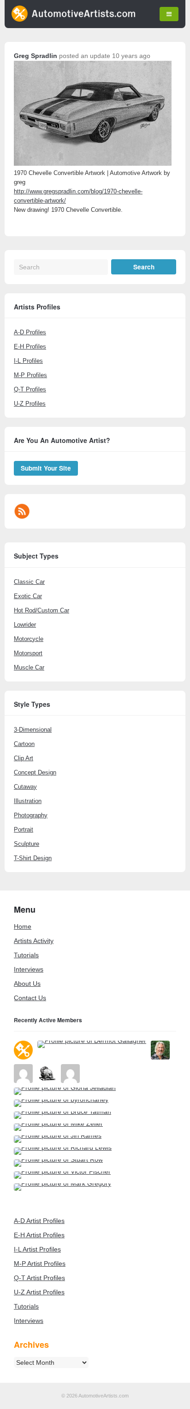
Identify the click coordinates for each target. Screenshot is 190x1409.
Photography (31, 815)
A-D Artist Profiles (39, 1220)
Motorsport (28, 653)
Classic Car (29, 581)
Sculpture (26, 843)
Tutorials (26, 955)
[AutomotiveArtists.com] (73, 19)
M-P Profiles (30, 375)
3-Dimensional (33, 729)
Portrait (23, 829)
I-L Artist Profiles (37, 1249)
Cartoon (24, 743)
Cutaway (25, 786)
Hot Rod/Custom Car (41, 610)
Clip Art (23, 758)
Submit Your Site (46, 468)
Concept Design (35, 772)
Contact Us (30, 997)
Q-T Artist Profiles (39, 1277)
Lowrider (25, 624)
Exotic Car (28, 596)
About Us (27, 983)
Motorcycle (28, 638)
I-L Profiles (28, 360)
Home (22, 926)
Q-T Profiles (30, 389)
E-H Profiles (30, 346)
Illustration (28, 801)
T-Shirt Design (33, 858)
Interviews (28, 969)
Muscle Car (29, 667)
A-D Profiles (30, 332)
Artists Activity (33, 940)
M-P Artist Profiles (39, 1263)
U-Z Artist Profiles (39, 1292)
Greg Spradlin (35, 55)
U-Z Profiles (30, 403)
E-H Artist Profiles (39, 1235)
